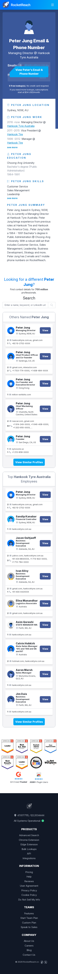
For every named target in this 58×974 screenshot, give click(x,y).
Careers (29, 945)
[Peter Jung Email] (11, 383)
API (29, 853)
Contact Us (29, 954)
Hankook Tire (15, 134)
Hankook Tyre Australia (20, 126)
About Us (29, 940)
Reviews (29, 881)
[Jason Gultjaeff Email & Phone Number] (11, 543)
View (45, 330)
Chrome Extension (29, 839)
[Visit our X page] (45, 962)
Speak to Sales (29, 927)
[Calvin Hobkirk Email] (11, 649)
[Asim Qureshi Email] (11, 625)
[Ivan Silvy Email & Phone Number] (11, 576)
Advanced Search (29, 835)
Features (29, 913)
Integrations (29, 858)
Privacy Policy (29, 890)
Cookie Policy (29, 894)
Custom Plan (29, 922)
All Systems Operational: (27, 820)
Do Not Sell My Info (29, 899)
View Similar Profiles (29, 462)
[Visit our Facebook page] (41, 962)
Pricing (29, 872)
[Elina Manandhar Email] (11, 603)
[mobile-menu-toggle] (52, 5)
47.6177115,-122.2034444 (30, 815)
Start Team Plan (29, 917)
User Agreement (29, 885)
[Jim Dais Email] (11, 699)
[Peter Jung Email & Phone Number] (29, 25)
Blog (29, 950)
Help (29, 876)
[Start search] (51, 305)
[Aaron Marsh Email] (11, 674)
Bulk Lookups (29, 849)
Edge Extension (29, 844)
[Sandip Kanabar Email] (11, 519)
